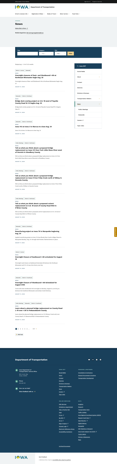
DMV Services (62, 404)
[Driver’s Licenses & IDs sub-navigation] (28, 14)
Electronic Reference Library (66, 429)
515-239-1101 (22, 383)
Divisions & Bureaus (64, 383)
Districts (61, 381)
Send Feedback (43, 457)
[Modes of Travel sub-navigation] (57, 14)
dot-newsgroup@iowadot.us (35, 33)
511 (60, 420)
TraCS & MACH (82, 434)
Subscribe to (20, 28)
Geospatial (81, 426)
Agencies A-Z (87, 1)
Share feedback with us (26, 391)
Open (82, 420)
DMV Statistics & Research (85, 429)
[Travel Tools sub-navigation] (80, 14)
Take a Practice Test (64, 409)
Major (63, 423)
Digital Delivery (82, 423)
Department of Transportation (43, 7)
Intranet (63, 426)
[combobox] (46, 53)
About (60, 375)
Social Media (62, 372)
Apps (60, 412)
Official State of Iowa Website (22, 1)
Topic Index (62, 394)
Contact (61, 378)
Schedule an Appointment (66, 407)
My (61, 418)
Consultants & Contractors (85, 372)
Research (80, 407)
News (60, 389)
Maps (79, 439)
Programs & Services (97, 1)
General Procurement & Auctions (87, 375)
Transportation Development (86, 378)
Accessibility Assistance (65, 431)
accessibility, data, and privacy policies (62, 460)
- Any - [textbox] (43, 53)
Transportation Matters (65, 386)
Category (41, 50)
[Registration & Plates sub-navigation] (44, 14)
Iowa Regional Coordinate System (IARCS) (89, 415)
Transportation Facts (84, 409)
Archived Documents (64, 446)
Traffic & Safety (82, 412)
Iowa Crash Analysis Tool (86, 431)
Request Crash (83, 418)
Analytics (80, 404)
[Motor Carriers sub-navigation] (69, 14)
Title (18, 50)
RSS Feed (20, 334)
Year (56, 50)
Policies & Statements (84, 437)
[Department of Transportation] (22, 7)
